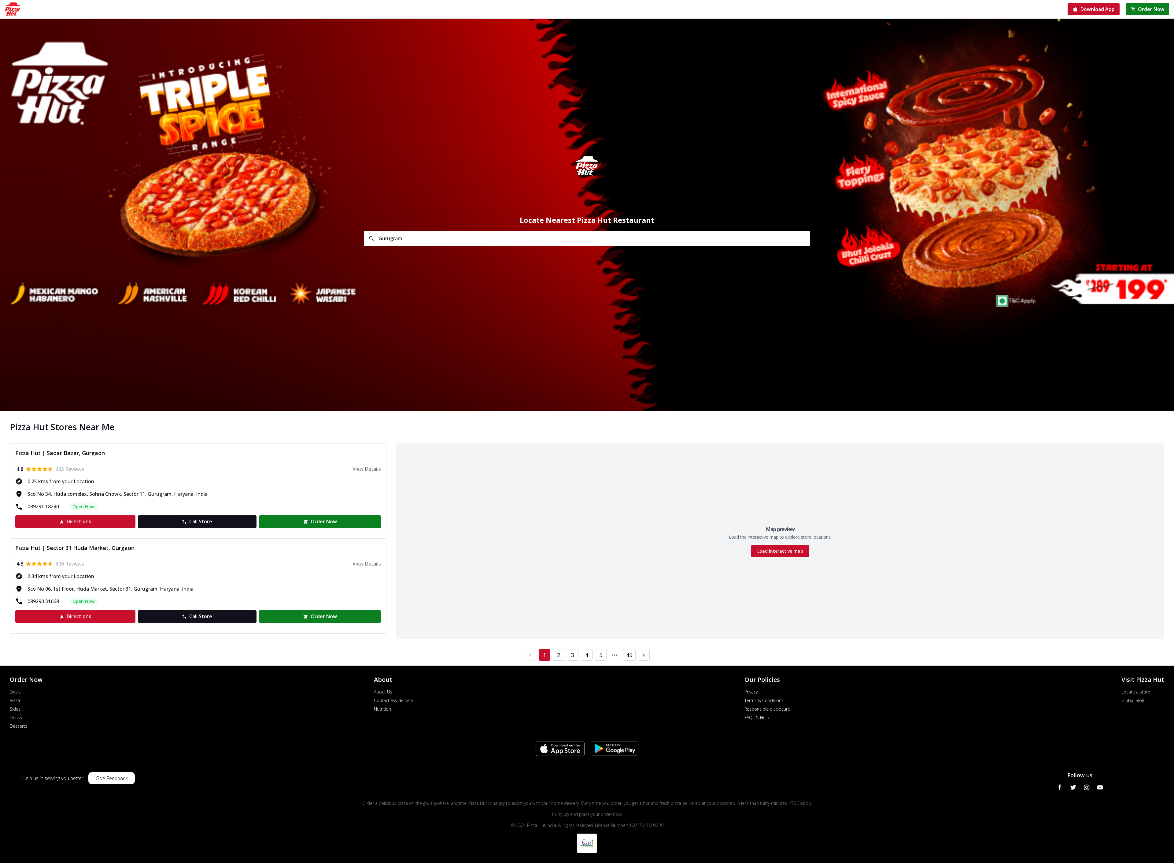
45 (629, 655)
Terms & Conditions (764, 700)
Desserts (18, 726)
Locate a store (1135, 692)
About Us (383, 692)
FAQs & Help (756, 717)
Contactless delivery (393, 700)
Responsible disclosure (767, 709)
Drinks (16, 717)
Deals (15, 692)
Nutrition (382, 709)
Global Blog (1132, 700)
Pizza (15, 700)
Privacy (751, 692)
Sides (15, 709)
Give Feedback (111, 778)
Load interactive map (780, 551)
